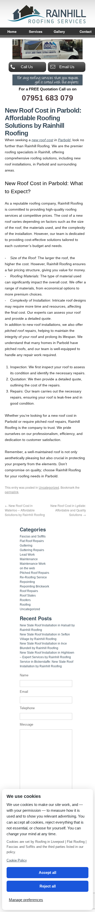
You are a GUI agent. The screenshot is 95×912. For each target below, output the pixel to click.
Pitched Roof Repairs (34, 573)
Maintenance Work (33, 563)
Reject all (48, 886)
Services (35, 32)
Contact (85, 32)
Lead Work (27, 554)
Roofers (25, 600)
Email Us (66, 67)
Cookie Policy (17, 860)
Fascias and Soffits (33, 536)
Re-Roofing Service (33, 577)
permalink (11, 492)
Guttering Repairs (32, 550)
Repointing (27, 582)
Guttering (26, 545)
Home (11, 32)
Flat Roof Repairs (32, 541)
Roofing (25, 604)
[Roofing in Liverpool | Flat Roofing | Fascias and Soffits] (47, 22)
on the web (27, 568)
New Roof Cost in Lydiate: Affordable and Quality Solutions (68, 510)
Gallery (59, 32)
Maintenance (29, 559)
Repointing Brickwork (34, 586)
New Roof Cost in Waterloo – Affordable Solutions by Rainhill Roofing (25, 510)
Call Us (27, 67)
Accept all (47, 872)
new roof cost (42, 140)
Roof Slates (28, 595)
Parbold (64, 140)
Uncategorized (49, 487)
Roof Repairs (29, 591)
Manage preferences (26, 900)
